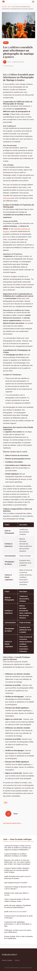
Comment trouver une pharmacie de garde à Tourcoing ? (18, 917)
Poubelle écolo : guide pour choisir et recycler (16, 894)
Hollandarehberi (9, 954)
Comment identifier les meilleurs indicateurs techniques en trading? (15, 855)
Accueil (4, 6)
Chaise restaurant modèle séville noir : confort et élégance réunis (17, 900)
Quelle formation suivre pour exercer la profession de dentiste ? (17, 877)
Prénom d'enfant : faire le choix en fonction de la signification (18, 937)
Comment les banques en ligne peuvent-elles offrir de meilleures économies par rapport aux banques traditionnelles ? (17, 848)
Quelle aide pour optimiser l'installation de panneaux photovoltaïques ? (17, 906)
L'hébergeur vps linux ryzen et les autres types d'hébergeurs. (17, 931)
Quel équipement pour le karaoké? (15, 882)
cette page (7, 198)
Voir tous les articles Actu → (12, 823)
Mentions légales (7, 960)
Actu (9, 6)
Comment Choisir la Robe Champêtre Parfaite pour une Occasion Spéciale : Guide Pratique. (16, 870)
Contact (17, 960)
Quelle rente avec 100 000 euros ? (15, 911)
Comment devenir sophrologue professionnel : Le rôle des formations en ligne (17, 924)
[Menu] (33, 1)
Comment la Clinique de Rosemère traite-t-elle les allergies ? (18, 888)
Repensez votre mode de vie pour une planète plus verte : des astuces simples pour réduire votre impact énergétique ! (17, 862)
